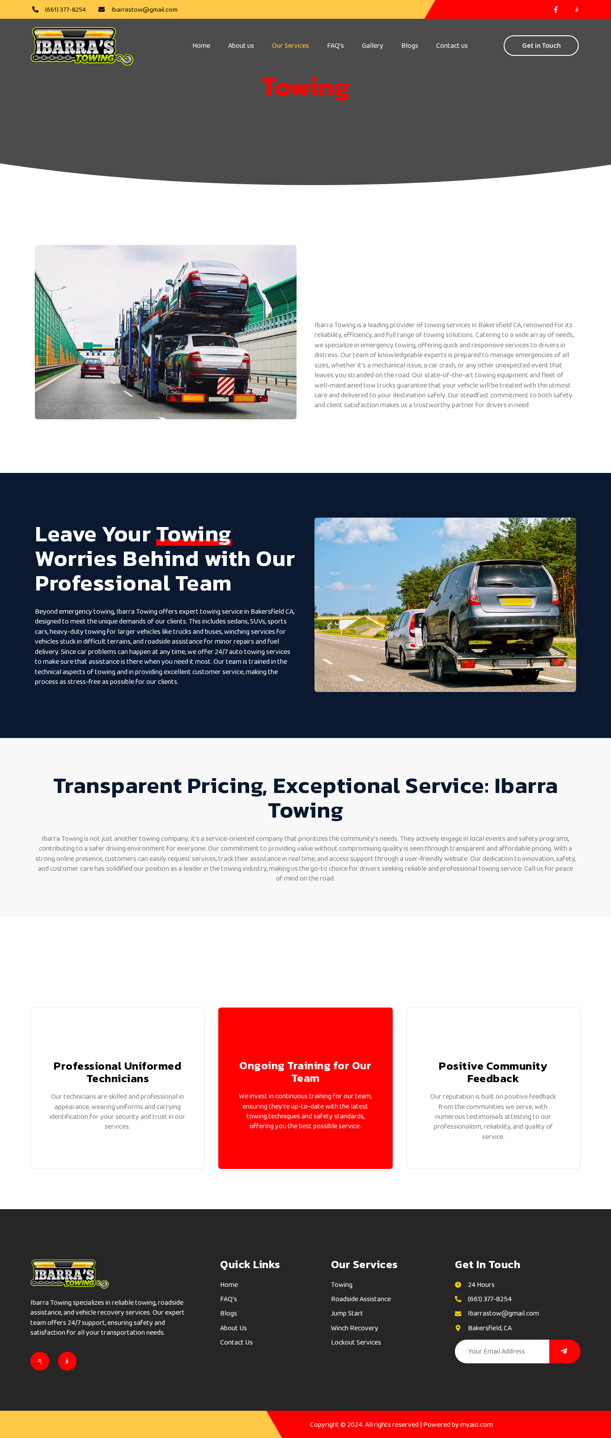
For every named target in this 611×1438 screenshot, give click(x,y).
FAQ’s (335, 45)
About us (241, 45)
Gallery (372, 45)
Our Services (290, 45)
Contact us (452, 45)
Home (201, 45)
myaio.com (476, 1424)
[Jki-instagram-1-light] (67, 1361)
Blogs (409, 45)
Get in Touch (541, 45)
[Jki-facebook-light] (39, 1361)
